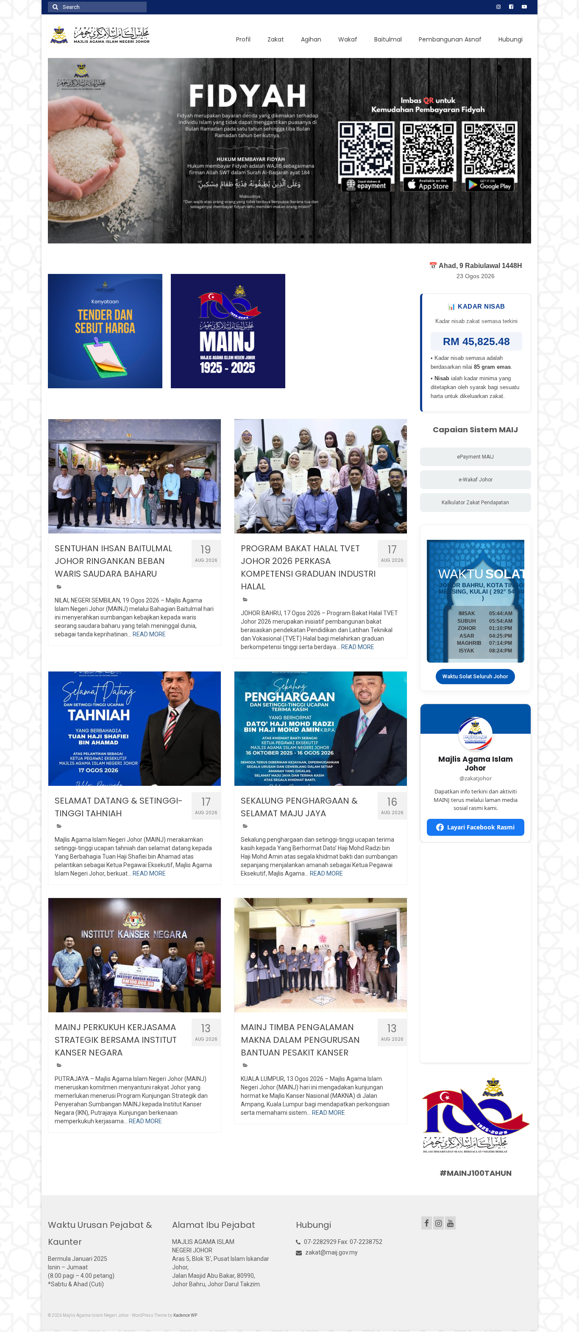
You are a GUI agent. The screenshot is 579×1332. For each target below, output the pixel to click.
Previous (40, 151)
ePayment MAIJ (475, 457)
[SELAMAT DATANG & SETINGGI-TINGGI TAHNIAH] (134, 729)
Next (538, 151)
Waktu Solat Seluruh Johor (475, 676)
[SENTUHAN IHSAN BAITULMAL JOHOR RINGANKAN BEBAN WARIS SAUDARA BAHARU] (134, 476)
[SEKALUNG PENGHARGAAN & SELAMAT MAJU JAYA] (320, 729)
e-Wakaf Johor (476, 480)
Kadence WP (185, 1315)
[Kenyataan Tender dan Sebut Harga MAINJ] (105, 331)
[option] (105, 331)
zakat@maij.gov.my (331, 1252)
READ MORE (149, 634)
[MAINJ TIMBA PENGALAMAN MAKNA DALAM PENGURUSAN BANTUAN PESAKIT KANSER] (320, 955)
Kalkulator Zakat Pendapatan (475, 503)
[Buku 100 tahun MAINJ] (228, 331)
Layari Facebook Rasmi (481, 827)
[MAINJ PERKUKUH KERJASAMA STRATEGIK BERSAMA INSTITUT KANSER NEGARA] (134, 955)
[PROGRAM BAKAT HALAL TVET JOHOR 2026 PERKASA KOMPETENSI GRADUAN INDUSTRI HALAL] (320, 476)
